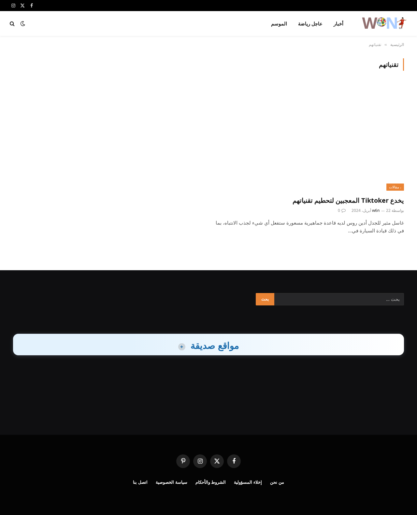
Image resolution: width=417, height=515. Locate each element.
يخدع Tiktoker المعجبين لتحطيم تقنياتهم (348, 200)
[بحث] (13, 23)
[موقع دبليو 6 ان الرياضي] (383, 23)
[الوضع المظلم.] (23, 23)
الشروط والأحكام (210, 482)
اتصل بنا (140, 482)
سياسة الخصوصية (171, 482)
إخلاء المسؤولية (248, 482)
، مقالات (395, 186)
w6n (376, 210)
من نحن (277, 482)
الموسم (279, 23)
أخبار (338, 23)
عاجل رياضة (310, 23)
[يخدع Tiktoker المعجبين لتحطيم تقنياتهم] (309, 137)
